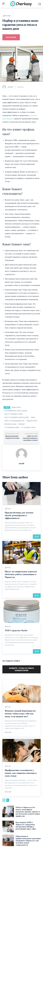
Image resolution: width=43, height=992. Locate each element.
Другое (7, 16)
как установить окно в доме (16, 417)
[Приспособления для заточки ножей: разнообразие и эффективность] (21, 493)
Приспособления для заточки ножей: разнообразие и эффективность (19, 515)
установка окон (28, 427)
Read (37, 536)
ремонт (22, 424)
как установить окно (13, 414)
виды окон (16, 407)
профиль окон (10, 424)
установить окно (11, 427)
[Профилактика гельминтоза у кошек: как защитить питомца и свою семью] (21, 750)
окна (33, 417)
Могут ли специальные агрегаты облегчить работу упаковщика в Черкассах (21, 574)
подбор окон (31, 421)
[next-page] (7, 800)
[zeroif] (4, 87)
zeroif (10, 87)
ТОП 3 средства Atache (16, 630)
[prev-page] (3, 800)
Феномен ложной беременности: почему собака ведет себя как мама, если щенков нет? (20, 714)
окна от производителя (14, 421)
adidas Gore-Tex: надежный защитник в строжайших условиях (30, 438)
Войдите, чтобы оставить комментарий (21, 669)
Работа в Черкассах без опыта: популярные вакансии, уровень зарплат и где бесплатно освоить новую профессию (28, 811)
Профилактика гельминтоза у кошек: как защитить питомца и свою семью (20, 773)
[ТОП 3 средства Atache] (21, 611)
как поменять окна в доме (15, 411)
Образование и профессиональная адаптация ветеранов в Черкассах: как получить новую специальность (28, 840)
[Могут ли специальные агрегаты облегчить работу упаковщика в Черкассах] (21, 552)
